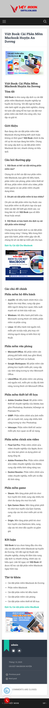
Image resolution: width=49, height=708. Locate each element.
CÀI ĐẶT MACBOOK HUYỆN (20, 666)
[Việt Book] (24, 9)
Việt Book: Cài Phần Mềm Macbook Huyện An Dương (24, 38)
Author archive (13, 650)
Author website (19, 650)
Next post (13, 679)
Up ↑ (45, 703)
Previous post (14, 674)
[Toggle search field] (45, 21)
